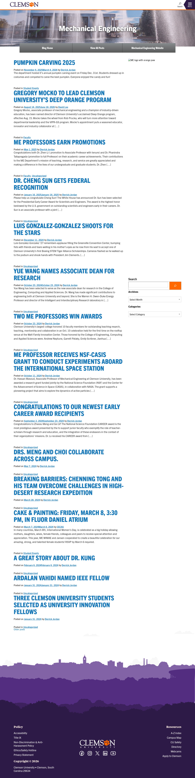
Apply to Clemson (171, 756)
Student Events (31, 88)
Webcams (176, 751)
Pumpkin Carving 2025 (44, 62)
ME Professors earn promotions (59, 142)
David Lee (63, 107)
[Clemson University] (24, 7)
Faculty (27, 137)
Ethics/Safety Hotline (25, 750)
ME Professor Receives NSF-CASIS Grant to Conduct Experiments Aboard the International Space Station (68, 361)
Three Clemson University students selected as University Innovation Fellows (64, 604)
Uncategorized (39, 175)
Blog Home (47, 48)
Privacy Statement (24, 754)
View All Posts (97, 48)
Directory (176, 746)
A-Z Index (176, 733)
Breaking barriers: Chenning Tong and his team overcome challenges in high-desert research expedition (68, 485)
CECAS (60, 526)
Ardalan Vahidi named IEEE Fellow (61, 578)
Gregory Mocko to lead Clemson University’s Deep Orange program (62, 96)
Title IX (17, 737)
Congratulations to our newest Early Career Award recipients (67, 409)
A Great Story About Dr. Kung (54, 558)
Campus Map (174, 737)
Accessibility (20, 733)
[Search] (175, 286)
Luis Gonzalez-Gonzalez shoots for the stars (63, 228)
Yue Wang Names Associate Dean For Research (64, 274)
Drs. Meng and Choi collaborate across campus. (59, 455)
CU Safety (176, 742)
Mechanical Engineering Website (147, 48)
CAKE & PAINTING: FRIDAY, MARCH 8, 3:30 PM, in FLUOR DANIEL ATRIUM (65, 515)
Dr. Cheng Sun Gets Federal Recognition (52, 183)
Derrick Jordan (68, 69)
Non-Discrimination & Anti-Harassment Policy (28, 743)
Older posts (19, 629)
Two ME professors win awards (58, 316)
